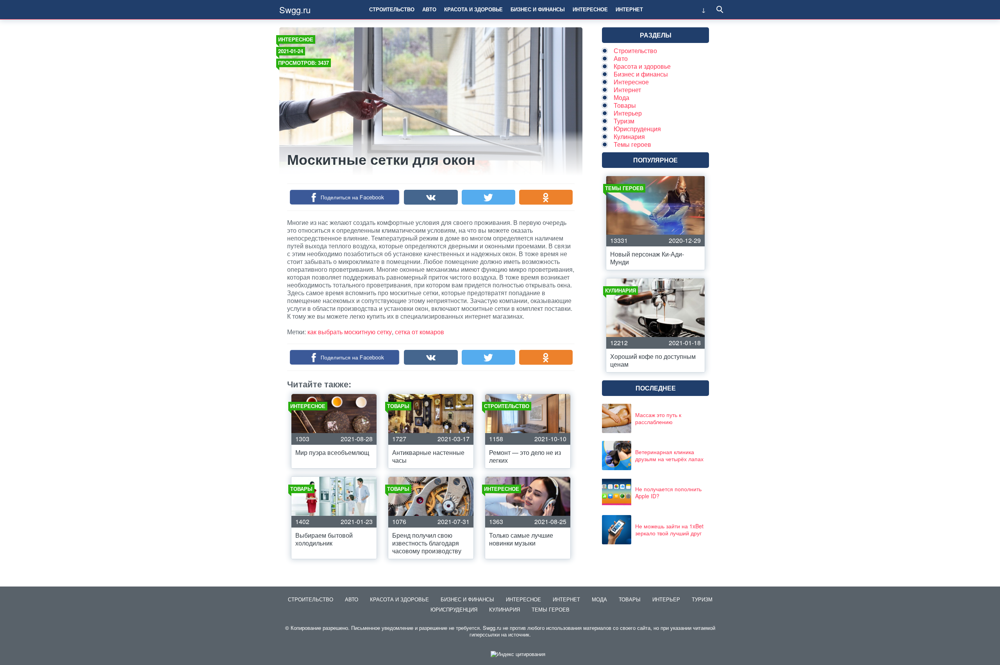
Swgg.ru (295, 10)
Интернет (629, 9)
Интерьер (628, 113)
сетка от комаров (419, 331)
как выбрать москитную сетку (349, 331)
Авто (429, 9)
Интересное (590, 9)
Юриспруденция (637, 128)
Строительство (391, 9)
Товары (625, 105)
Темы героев (632, 144)
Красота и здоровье (473, 9)
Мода (621, 97)
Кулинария (629, 136)
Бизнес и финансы (538, 9)
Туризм (624, 120)
